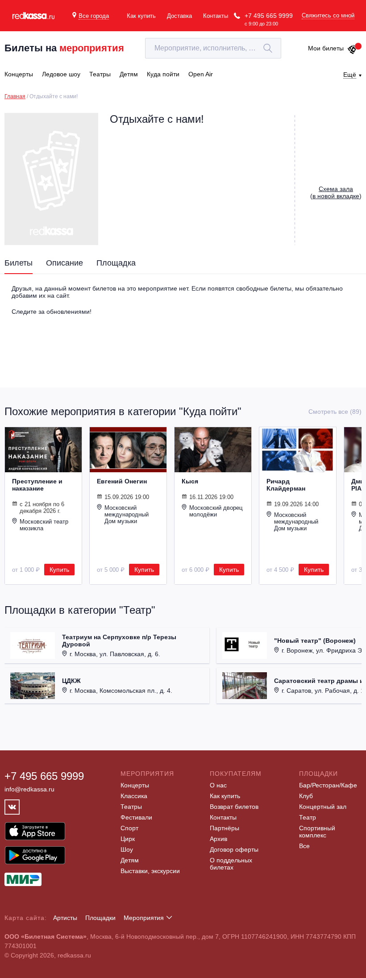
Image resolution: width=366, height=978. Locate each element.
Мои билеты (326, 48)
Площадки (100, 917)
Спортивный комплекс (317, 831)
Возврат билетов (234, 806)
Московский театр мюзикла (44, 525)
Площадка (116, 262)
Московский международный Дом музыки (126, 514)
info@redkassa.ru (29, 789)
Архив (218, 838)
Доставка (179, 15)
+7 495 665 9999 (269, 15)
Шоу (127, 849)
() (336, 192)
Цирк (128, 838)
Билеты (18, 262)
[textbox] (213, 48)
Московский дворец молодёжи (215, 511)
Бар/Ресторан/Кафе (328, 785)
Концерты (135, 785)
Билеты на (64, 48)
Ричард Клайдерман (285, 485)
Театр (307, 817)
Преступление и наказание (37, 485)
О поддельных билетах (231, 864)
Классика (134, 795)
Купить (59, 569)
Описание (64, 262)
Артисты (65, 917)
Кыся (190, 481)
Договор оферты (234, 849)
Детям (130, 860)
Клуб (306, 795)
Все (304, 845)
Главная (14, 96)
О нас (218, 785)
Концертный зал (322, 806)
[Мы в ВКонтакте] (12, 807)
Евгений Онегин (122, 481)
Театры (131, 806)
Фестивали (136, 817)
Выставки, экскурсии (150, 870)
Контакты (215, 15)
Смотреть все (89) (335, 411)
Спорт (129, 828)
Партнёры (224, 828)
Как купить (141, 15)
